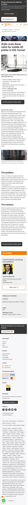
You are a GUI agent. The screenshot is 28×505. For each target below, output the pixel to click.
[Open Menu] (2, 24)
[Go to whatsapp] (3, 500)
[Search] (17, 25)
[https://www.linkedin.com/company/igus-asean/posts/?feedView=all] (9, 410)
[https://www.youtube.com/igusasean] (12, 410)
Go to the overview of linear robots (11, 102)
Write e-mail (12, 287)
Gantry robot (17, 29)
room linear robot (12, 88)
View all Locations (9, 13)
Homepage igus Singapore (7, 29)
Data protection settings (19, 425)
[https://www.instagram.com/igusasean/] (6, 410)
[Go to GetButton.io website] (3, 503)
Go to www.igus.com (8, 19)
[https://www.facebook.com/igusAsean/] (3, 410)
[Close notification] (25, 2)
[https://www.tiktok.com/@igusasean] (15, 410)
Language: (9, 413)
